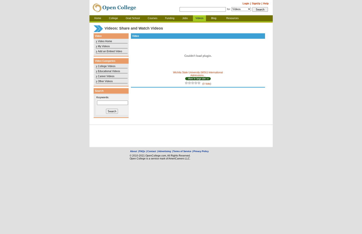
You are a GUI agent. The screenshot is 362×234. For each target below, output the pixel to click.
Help (266, 3)
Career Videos (106, 76)
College (113, 18)
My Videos (104, 46)
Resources (232, 18)
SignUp (256, 3)
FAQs (142, 151)
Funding (170, 18)
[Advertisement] (181, 136)
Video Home (105, 41)
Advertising (164, 151)
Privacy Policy (201, 151)
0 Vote (206, 83)
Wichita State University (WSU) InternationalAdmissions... (198, 74)
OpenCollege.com (114, 8)
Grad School (133, 18)
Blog (213, 18)
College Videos (106, 66)
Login (246, 3)
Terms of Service (182, 151)
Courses (152, 18)
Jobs (185, 18)
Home (97, 18)
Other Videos (105, 81)
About (133, 151)
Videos (199, 18)
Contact (151, 151)
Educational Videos (109, 71)
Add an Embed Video (110, 51)
